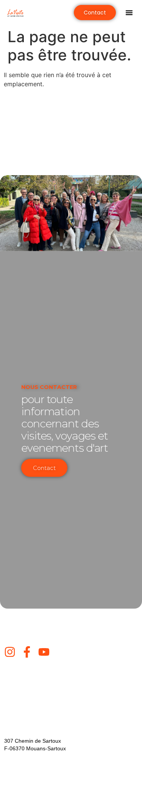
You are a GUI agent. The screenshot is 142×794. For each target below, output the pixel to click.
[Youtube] (44, 652)
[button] (129, 12)
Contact (44, 467)
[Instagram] (10, 652)
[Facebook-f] (27, 652)
